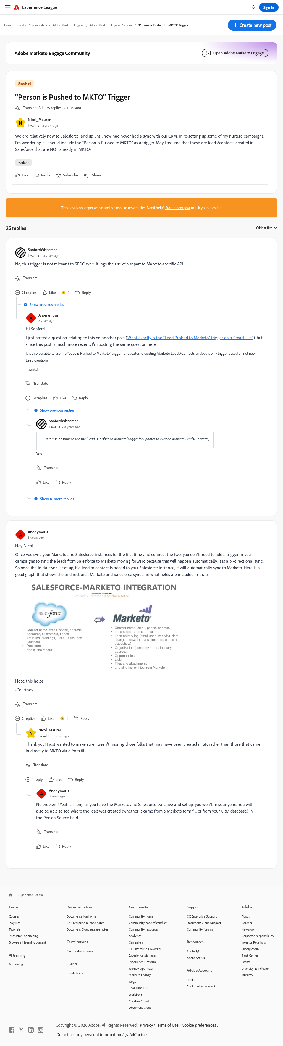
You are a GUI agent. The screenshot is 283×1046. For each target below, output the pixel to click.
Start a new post (177, 207)
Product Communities (32, 25)
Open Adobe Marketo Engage (238, 53)
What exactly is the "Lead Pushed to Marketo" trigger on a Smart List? (190, 337)
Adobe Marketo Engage (68, 25)
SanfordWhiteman (43, 249)
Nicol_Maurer (39, 119)
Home (8, 25)
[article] (140, 272)
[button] (252, 25)
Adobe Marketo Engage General (111, 25)
